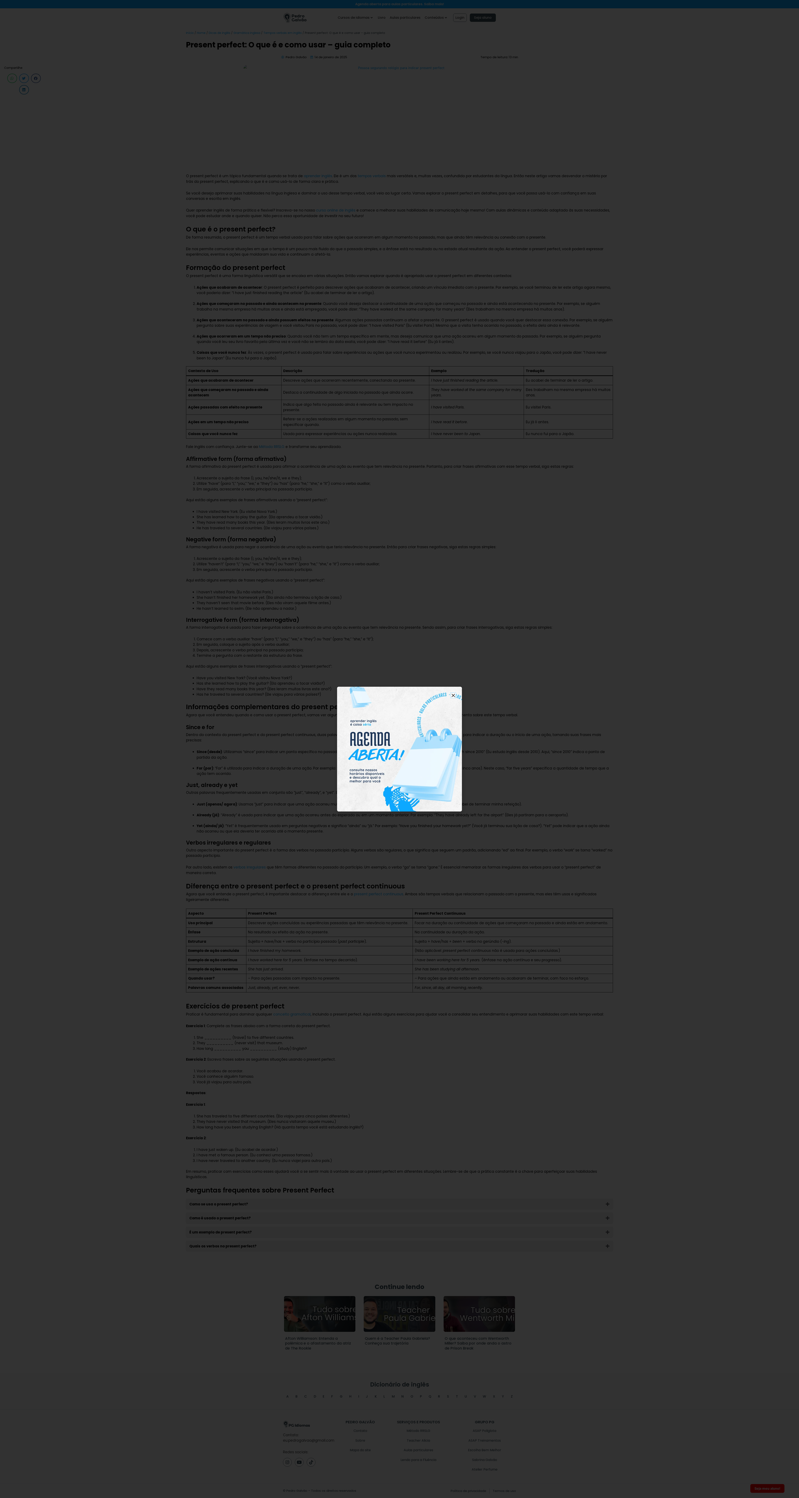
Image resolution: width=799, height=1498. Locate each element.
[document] (399, 749)
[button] (453, 695)
